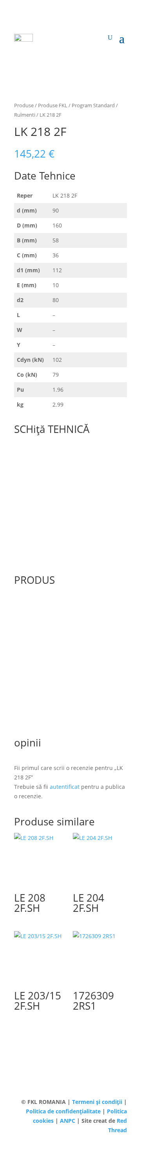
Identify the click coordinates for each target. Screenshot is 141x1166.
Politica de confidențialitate (64, 1111)
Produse (24, 105)
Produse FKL (52, 105)
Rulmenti (24, 114)
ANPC (68, 1120)
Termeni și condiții (98, 1102)
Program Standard (93, 105)
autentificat (65, 786)
